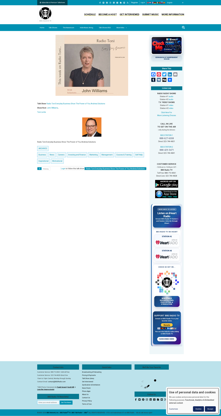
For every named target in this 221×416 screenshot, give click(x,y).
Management (107, 155)
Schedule (90, 14)
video (171, 105)
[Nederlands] (150, 3)
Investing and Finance (77, 155)
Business (42, 155)
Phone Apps (86, 391)
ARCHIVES (43, 148)
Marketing (94, 155)
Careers (61, 155)
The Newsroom (68, 28)
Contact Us (86, 398)
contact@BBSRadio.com (57, 382)
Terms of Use (87, 404)
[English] (148, 3)
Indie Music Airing (86, 28)
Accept (210, 409)
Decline (198, 409)
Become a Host (108, 14)
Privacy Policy (87, 401)
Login (63, 169)
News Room (86, 388)
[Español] (164, 3)
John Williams (52, 108)
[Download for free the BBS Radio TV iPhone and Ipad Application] (166, 194)
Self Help (139, 155)
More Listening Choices (166, 115)
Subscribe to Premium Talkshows (53, 2)
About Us (85, 394)
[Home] (45, 15)
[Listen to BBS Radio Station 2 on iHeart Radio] (167, 256)
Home (42, 28)
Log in (143, 2)
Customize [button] (173, 409)
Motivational (57, 161)
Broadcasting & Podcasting (91, 372)
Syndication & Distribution (91, 385)
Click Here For (166, 112)
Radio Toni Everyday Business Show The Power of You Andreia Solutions (76, 104)
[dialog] (192, 400)
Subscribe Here (167, 339)
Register (134, 3)
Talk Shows (53, 28)
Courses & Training (123, 155)
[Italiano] (157, 3)
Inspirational (43, 161)
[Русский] (162, 3)
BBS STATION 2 (166, 147)
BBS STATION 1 (166, 135)
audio (171, 96)
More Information (173, 14)
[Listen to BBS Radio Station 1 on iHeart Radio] (167, 242)
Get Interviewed (129, 14)
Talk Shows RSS (105, 28)
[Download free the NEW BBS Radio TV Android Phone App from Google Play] (166, 184)
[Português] (159, 3)
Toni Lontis (41, 112)
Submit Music (150, 14)
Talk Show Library (88, 378)
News (52, 155)
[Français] (153, 3)
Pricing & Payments (89, 375)
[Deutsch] (155, 3)
